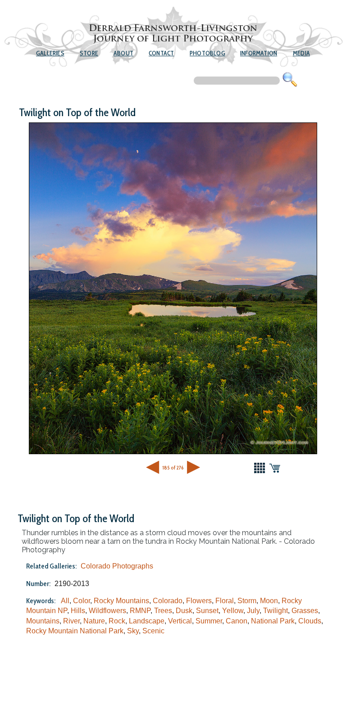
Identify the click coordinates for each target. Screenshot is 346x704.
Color (81, 601)
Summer (209, 621)
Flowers (199, 601)
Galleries (50, 53)
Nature (94, 621)
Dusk (184, 610)
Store (89, 53)
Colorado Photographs (117, 566)
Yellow (232, 610)
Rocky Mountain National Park (74, 631)
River (71, 621)
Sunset (207, 610)
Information (258, 53)
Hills (78, 610)
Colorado (167, 601)
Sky (133, 631)
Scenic (153, 631)
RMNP (140, 610)
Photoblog (207, 53)
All (65, 601)
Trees (163, 610)
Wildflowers (107, 610)
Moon (269, 601)
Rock (117, 621)
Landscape (146, 621)
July (253, 610)
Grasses (304, 610)
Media (301, 53)
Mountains (42, 621)
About (123, 53)
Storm (246, 601)
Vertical (180, 621)
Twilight (275, 610)
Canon (236, 621)
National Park (273, 621)
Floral (224, 601)
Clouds (309, 621)
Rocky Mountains (121, 601)
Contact (161, 53)
